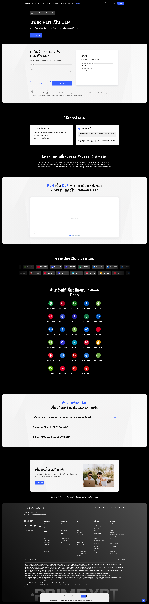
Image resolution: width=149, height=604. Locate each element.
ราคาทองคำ (46, 549)
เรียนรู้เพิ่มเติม (76, 596)
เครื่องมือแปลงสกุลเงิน (98, 525)
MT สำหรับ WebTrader (82, 553)
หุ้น (78, 530)
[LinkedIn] (99, 507)
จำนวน (32, 64)
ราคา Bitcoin (47, 534)
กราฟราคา (96, 523)
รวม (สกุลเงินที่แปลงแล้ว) (87, 68)
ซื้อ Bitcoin (96, 546)
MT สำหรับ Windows (81, 551)
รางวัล (111, 530)
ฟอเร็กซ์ (78, 523)
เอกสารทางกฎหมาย (114, 541)
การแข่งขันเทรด (113, 553)
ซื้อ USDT (95, 550)
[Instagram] (95, 507)
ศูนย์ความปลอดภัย (114, 543)
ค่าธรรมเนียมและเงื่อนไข (66, 536)
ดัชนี (78, 525)
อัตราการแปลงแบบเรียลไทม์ (87, 63)
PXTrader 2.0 (63, 523)
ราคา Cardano (47, 542)
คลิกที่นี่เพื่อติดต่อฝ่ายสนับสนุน (34, 508)
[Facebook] (103, 507)
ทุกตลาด (79, 536)
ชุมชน (111, 525)
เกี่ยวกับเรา (112, 523)
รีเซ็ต (40, 83)
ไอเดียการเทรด (97, 530)
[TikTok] (111, 507)
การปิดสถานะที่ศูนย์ (65, 549)
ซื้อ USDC (96, 552)
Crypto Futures (47, 523)
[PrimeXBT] (29, 3)
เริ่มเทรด (36, 35)
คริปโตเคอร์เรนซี (80, 532)
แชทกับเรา (68, 497)
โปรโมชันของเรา (113, 549)
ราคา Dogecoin (47, 540)
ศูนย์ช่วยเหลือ (87, 497)
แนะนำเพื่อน (112, 551)
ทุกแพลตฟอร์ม (64, 530)
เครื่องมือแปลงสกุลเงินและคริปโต (45, 13)
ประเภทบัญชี (63, 547)
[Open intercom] (143, 600)
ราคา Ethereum (47, 536)
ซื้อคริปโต (46, 528)
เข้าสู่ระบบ (113, 3)
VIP (61, 542)
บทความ (95, 538)
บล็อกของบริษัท (113, 536)
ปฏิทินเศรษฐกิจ (97, 528)
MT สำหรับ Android (81, 544)
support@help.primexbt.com (40, 514)
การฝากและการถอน (65, 538)
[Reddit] (119, 507)
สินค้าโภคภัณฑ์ (80, 528)
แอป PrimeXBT (64, 525)
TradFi (78, 538)
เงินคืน (62, 551)
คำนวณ (62, 83)
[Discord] (123, 507)
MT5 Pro (79, 555)
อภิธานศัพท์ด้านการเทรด (99, 540)
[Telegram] (115, 507)
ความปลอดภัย (64, 540)
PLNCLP (71, 235)
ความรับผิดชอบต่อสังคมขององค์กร (117, 534)
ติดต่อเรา (112, 538)
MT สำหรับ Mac (80, 549)
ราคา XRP (46, 538)
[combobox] (51, 71)
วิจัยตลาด (96, 536)
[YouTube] (107, 507)
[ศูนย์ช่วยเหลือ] (105, 3)
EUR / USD (46, 544)
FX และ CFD (46, 525)
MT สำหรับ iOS (80, 547)
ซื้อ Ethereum (96, 548)
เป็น (32, 74)
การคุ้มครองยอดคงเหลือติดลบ (67, 544)
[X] (91, 507)
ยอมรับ (83, 596)
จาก (32, 69)
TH (108, 3)
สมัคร (121, 3)
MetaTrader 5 (64, 528)
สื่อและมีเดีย (112, 532)
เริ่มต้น (38, 482)
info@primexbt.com (33, 512)
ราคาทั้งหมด (46, 551)
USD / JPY (46, 547)
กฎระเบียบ (112, 528)
